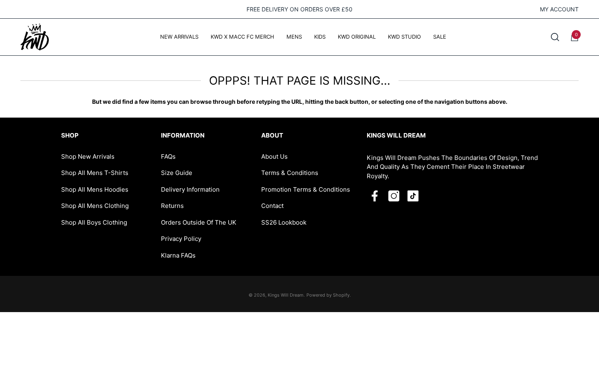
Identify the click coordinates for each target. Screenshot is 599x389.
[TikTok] (413, 196)
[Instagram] (394, 196)
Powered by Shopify (328, 295)
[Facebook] (375, 196)
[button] (555, 37)
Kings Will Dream (286, 295)
